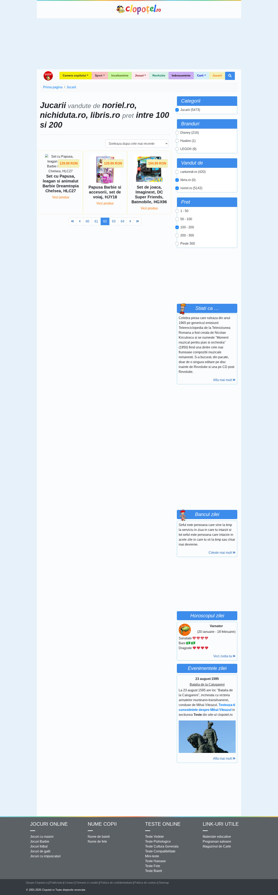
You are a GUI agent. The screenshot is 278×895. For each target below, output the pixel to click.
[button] (230, 76)
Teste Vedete (154, 836)
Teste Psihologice (158, 841)
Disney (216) (189, 132)
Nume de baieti (99, 836)
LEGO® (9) (188, 149)
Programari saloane (217, 841)
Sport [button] (98, 75)
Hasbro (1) (188, 141)
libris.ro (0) (188, 180)
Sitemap (164, 882)
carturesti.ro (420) (193, 171)
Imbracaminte (181, 75)
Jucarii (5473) (190, 110)
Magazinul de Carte (217, 846)
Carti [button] (200, 75)
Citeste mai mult (221, 552)
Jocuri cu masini (42, 836)
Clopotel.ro (139, 9)
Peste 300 (187, 243)
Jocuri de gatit (40, 851)
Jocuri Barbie (39, 841)
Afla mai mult (223, 380)
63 (114, 221)
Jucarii (217, 75)
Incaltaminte (119, 75)
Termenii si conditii (87, 882)
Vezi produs (60, 197)
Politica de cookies (145, 882)
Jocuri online (49, 824)
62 (105, 221)
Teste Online (163, 824)
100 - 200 (187, 227)
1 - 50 (184, 211)
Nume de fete (97, 841)
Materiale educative (217, 836)
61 (96, 221)
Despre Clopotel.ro (37, 882)
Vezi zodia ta (223, 656)
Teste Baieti (153, 871)
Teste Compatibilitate (160, 851)
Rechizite (158, 75)
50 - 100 (186, 219)
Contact (69, 882)
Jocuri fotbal (39, 846)
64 (122, 221)
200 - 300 (187, 235)
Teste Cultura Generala (161, 846)
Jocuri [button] (139, 75)
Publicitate (56, 882)
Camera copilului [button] (74, 75)
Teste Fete (152, 866)
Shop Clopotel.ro (48, 76)
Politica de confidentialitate (116, 882)
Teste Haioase (155, 861)
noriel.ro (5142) (191, 188)
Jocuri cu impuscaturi (45, 856)
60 (87, 221)
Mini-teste (152, 856)
